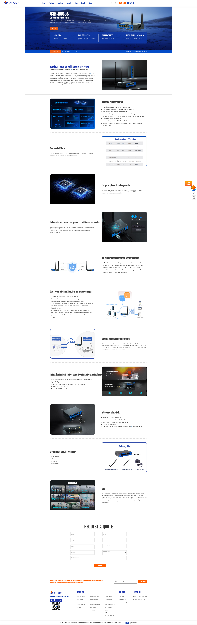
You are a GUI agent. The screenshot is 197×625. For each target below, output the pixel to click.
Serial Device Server (95, 596)
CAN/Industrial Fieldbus (96, 602)
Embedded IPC (109, 599)
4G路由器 (137, 51)
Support (69, 3)
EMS (106, 612)
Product (132, 51)
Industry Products (109, 615)
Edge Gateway (108, 596)
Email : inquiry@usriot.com (140, 596)
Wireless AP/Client (82, 602)
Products (51, 3)
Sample (83, 3)
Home (43, 3)
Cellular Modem (94, 599)
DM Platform (93, 610)
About (90, 3)
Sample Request (123, 599)
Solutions (60, 3)
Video (76, 3)
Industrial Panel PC (110, 604)
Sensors (79, 607)
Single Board (108, 602)
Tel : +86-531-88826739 (139, 599)
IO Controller (108, 607)
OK (127, 622)
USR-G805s (144, 51)
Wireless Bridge (81, 604)
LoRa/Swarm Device (95, 604)
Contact (131, 3)
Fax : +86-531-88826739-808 (140, 602)
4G (71, 69)
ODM (106, 610)
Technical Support (124, 602)
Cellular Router (81, 596)
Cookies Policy (134, 622)
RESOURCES (122, 596)
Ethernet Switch (81, 599)
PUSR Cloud (93, 607)
